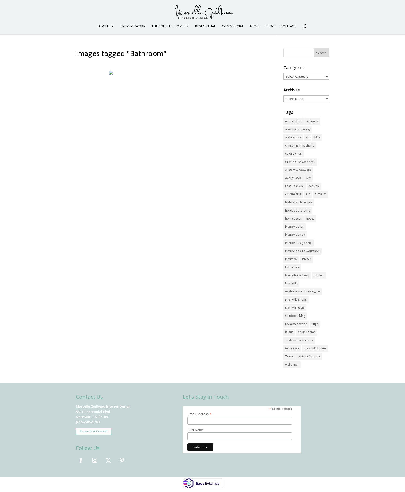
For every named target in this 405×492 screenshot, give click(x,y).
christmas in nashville (299, 146)
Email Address (199, 414)
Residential (205, 26)
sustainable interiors (299, 340)
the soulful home (315, 348)
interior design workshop (302, 251)
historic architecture (298, 202)
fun (308, 194)
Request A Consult (93, 431)
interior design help (298, 243)
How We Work (133, 26)
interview (291, 259)
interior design (295, 235)
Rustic (289, 332)
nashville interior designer (302, 291)
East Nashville (294, 186)
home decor (293, 218)
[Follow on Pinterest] (122, 460)
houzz (310, 218)
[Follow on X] (108, 460)
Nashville (291, 283)
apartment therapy (297, 129)
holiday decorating (298, 210)
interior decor (294, 227)
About (104, 26)
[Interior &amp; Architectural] (169, 146)
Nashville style (294, 308)
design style (293, 178)
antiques (312, 121)
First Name (196, 430)
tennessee (292, 348)
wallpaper (292, 365)
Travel (289, 356)
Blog (269, 26)
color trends (293, 153)
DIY (308, 178)
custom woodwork (298, 170)
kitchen (306, 259)
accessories (293, 121)
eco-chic (313, 186)
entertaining (293, 194)
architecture (293, 137)
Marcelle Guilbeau (297, 275)
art (308, 137)
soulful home (306, 332)
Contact (288, 26)
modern (319, 275)
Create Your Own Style (300, 162)
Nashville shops (296, 300)
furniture (320, 194)
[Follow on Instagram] (95, 460)
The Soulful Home (167, 26)
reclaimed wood (296, 324)
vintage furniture (309, 356)
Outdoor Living (295, 316)
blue (317, 137)
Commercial (233, 26)
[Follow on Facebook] (81, 460)
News (254, 26)
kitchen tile (292, 267)
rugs (315, 324)
